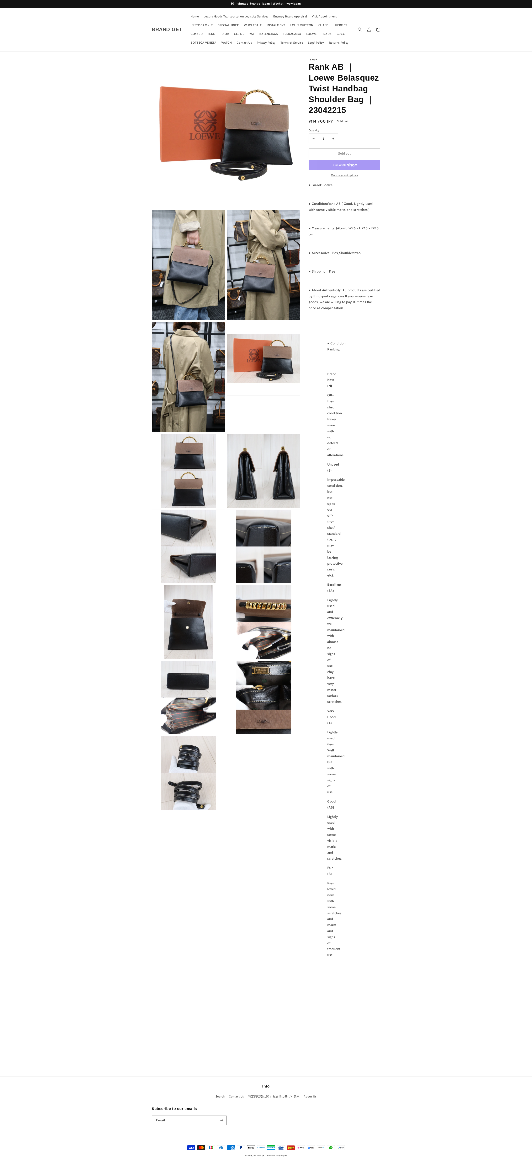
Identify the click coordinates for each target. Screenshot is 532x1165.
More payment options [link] (344, 175)
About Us (310, 1096)
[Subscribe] (221, 1120)
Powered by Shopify (277, 1155)
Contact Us (236, 1096)
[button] (360, 29)
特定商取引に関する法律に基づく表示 (274, 1096)
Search (220, 1096)
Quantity (314, 130)
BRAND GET (260, 1155)
